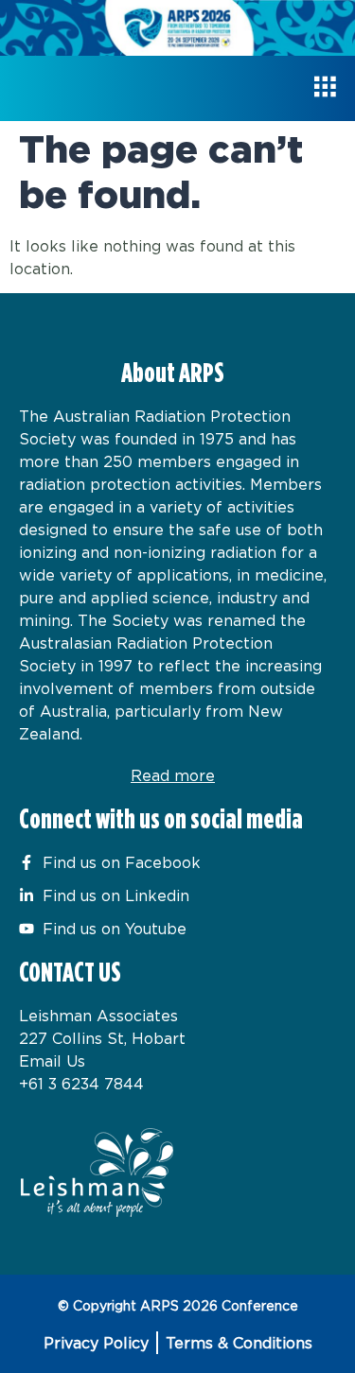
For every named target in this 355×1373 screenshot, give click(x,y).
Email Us (52, 1060)
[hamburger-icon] (324, 88)
